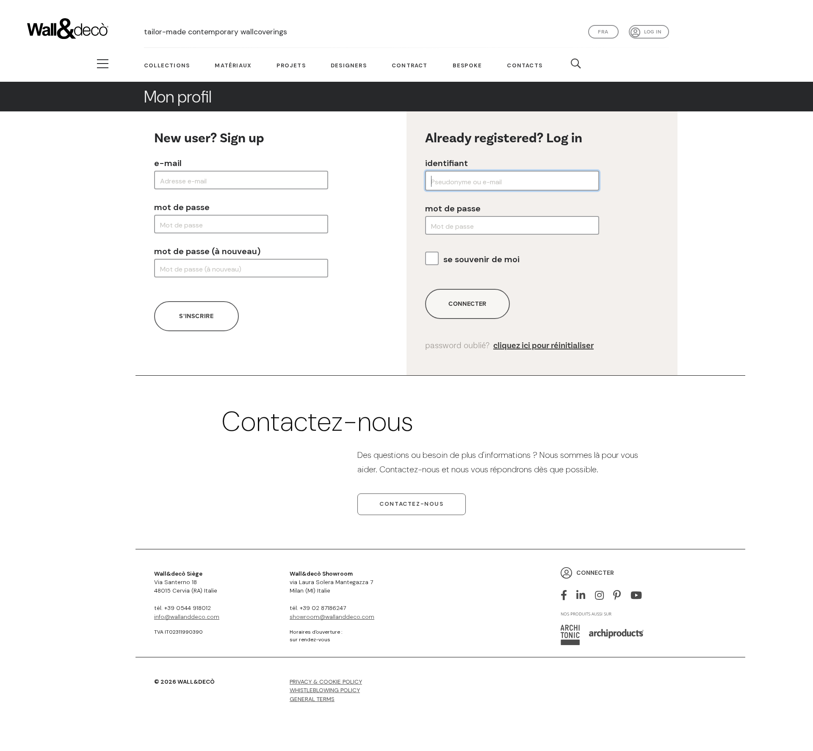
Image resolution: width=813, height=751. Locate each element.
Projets (291, 65)
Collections (167, 65)
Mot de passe (182, 207)
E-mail (168, 163)
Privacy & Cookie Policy (326, 681)
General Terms (312, 699)
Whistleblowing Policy (325, 690)
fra (603, 32)
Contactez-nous (411, 503)
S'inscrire (196, 316)
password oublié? (509, 345)
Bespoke (467, 65)
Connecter (467, 303)
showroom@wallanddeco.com (332, 617)
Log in (652, 32)
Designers (349, 65)
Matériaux (233, 65)
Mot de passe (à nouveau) (207, 251)
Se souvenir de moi (481, 259)
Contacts (524, 65)
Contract (410, 65)
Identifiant (446, 163)
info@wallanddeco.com (186, 617)
